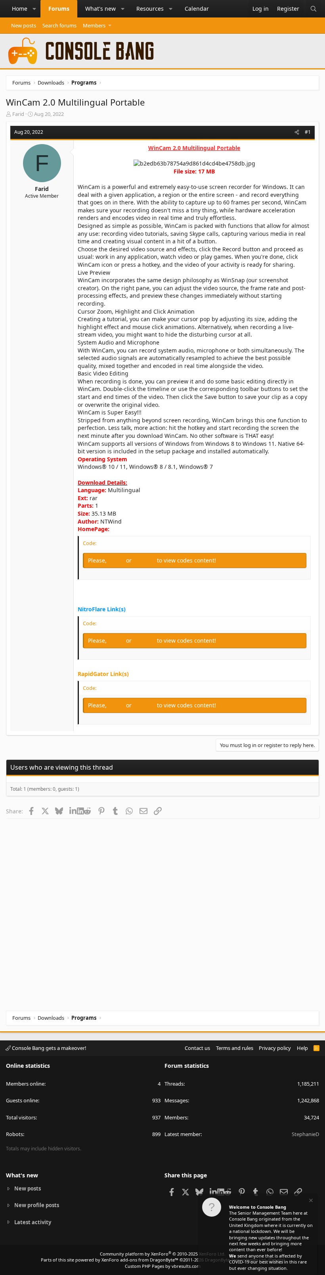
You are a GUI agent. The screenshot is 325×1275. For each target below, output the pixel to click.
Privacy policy (275, 1048)
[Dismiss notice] (310, 1201)
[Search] (313, 8)
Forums (58, 8)
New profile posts (36, 1205)
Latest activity (32, 1222)
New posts (23, 25)
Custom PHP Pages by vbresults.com (163, 1266)
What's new (100, 8)
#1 (308, 132)
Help (302, 1048)
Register (145, 560)
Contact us (197, 1048)
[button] (34, 8)
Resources (150, 8)
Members (94, 25)
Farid (18, 113)
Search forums (59, 25)
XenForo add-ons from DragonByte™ (139, 1260)
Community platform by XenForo (163, 1254)
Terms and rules (234, 1048)
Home (19, 8)
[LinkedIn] (73, 811)
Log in (117, 560)
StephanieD (305, 1134)
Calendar (197, 8)
